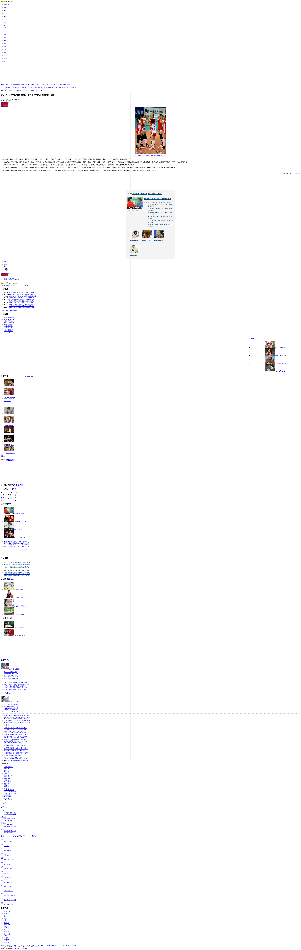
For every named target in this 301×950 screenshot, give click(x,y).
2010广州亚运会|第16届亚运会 (16, 90)
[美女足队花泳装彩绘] (270, 355)
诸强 (31, 84)
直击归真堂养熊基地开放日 (11, 279)
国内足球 (3, 817)
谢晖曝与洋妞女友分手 (9, 388)
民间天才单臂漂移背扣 (10, 546)
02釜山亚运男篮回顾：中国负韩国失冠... (15, 737)
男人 (10, 886)
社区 (66, 84)
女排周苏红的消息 (9, 319)
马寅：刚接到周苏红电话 (11, 675)
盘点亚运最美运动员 (158, 240)
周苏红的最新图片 (9, 317)
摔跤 (52, 87)
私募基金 (6, 783)
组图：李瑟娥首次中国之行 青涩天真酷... (15, 736)
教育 (2, 871)
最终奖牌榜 (162, 202)
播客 (5, 43)
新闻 (5, 7)
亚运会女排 (39, 90)
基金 (10, 850)
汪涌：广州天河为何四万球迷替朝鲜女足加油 (16, 684)
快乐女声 (6, 772)
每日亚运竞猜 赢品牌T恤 (11, 706)
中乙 (14, 818)
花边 (69, 84)
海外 (13, 824)
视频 (5, 40)
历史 (54, 84)
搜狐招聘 (22, 945)
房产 (5, 31)
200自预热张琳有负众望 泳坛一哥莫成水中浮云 (17, 717)
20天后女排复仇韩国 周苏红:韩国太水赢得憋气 (21, 304)
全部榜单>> (19, 485)
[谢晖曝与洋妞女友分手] (9, 385)
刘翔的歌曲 (7, 332)
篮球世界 (3, 810)
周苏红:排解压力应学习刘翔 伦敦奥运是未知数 (21, 292)
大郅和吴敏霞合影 (14, 669)
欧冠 (9, 826)
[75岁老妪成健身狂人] (270, 371)
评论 (51, 84)
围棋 (70, 87)
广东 (13, 895)
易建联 (14, 814)
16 (6, 497)
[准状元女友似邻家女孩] (9, 432)
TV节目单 (6, 937)
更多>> (3, 456)
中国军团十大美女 (14, 702)
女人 (5, 37)
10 (8, 495)
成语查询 (6, 918)
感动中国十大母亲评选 (10, 791)
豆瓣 (5, 266)
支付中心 (16, 945)
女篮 (12, 87)
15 (3, 497)
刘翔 (11, 832)
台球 (67, 87)
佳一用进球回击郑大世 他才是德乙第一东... (16, 758)
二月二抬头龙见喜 (9, 278)
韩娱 (5, 855)
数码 (5, 886)
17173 (28, 836)
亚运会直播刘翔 (8, 324)
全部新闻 (74, 945)
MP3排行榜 (7, 924)
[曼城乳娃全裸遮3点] (10, 398)
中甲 (12, 818)
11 (11, 495)
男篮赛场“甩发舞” (146, 240)
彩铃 (12, 900)
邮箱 (8, 895)
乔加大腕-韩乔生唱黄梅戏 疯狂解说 (135, 210)
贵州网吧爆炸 (7, 795)
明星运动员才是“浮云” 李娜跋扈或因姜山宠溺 (16, 715)
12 (13, 495)
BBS (5, 55)
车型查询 (6, 935)
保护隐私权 (47, 945)
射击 (45, 87)
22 (3, 498)
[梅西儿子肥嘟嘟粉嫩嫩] (9, 413)
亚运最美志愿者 (18, 589)
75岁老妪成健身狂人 (280, 371)
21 (1, 498)
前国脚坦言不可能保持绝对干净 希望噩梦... (17, 760)
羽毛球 (35, 87)
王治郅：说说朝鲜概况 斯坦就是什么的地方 (16, 687)
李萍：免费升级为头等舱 (11, 677)
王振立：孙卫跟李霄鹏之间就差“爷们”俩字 (15, 682)
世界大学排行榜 (8, 799)
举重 (49, 87)
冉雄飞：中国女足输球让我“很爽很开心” (15, 686)
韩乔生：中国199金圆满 (10, 672)
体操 (42, 87)
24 (8, 498)
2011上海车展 (7, 781)
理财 (8, 850)
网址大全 (6, 929)
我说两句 (6, 58)
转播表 (22, 84)
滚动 (7, 84)
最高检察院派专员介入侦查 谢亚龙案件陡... (16, 752)
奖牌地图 (168, 202)
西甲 (10, 824)
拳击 (63, 87)
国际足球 (3, 823)
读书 (5, 882)
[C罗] (9, 451)
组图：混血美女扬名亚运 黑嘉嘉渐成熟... (15, 729)
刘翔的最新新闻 (8, 331)
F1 (4, 832)
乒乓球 (30, 87)
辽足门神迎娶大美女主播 (9, 397)
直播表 (14, 812)
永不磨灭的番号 (8, 767)
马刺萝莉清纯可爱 (8, 444)
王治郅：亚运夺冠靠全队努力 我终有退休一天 (16, 543)
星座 (10, 868)
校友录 (11, 891)
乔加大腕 (41, 84)
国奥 (8, 820)
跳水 (26, 87)
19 (13, 497)
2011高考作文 (7, 796)
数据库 (9, 818)
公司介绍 (61, 945)
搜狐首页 (6, 4)
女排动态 (45, 90)
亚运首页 (136, 194)
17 (8, 497)
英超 (5, 824)
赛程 (150, 194)
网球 (38, 87)
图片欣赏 (6, 928)
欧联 (12, 826)
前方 (34, 84)
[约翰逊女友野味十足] (9, 422)
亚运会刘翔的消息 (9, 322)
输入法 (6, 904)
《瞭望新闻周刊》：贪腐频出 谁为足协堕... (16, 754)
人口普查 (6, 788)
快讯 (9, 84)
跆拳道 (59, 87)
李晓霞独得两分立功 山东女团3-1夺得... (15, 750)
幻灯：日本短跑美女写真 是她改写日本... (15, 728)
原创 (8, 882)
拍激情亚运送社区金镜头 (11, 709)
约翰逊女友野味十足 (8, 425)
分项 (29, 84)
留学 (8, 873)
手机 (8, 886)
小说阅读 (6, 942)
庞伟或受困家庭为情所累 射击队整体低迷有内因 (17, 722)
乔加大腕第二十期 (19, 513)
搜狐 (2, 836)
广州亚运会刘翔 (8, 326)
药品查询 (6, 916)
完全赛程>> (13, 489)
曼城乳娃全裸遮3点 (8, 401)
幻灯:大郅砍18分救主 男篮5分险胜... (14, 731)
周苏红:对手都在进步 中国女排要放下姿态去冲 (21, 302)
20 (16, 497)
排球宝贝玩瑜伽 (133, 255)
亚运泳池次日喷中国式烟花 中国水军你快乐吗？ (17, 719)
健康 (8, 877)
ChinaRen (10, 836)
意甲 (8, 824)
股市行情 (6, 923)
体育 (5, 10)
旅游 (2, 876)
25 (11, 498)
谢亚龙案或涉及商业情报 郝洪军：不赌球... (16, 749)
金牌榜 (13, 84)
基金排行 (6, 913)
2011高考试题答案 (9, 790)
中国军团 (143, 194)
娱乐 (5, 16)
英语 (10, 873)
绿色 (10, 882)
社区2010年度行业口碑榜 (11, 793)
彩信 (14, 900)
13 (16, 495)
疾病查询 (6, 926)
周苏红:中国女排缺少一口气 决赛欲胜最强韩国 (21, 294)
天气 (5, 877)
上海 (10, 895)
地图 (9, 904)
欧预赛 (6, 826)
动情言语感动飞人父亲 (20, 521)
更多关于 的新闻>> (9, 310)
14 (1, 497)
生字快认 (6, 940)
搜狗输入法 (7, 911)
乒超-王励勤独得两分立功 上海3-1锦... (14, 755)
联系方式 (40, 945)
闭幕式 (159, 194)
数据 (14, 826)
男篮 (9, 87)
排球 (9, 831)
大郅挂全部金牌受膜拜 (20, 537)
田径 (19, 87)
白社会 (6, 270)
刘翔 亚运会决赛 (8, 329)
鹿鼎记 (6, 900)
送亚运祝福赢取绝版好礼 (11, 708)
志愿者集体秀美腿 (19, 614)
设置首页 (3, 945)
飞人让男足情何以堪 (19, 635)
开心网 (6, 264)
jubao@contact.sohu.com (20, 948)
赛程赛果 (17, 84)
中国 (26, 84)
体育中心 (4, 807)
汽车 (5, 28)
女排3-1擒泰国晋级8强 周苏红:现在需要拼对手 (21, 299)
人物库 (57, 84)
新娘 (8, 868)
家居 (5, 34)
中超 (5, 818)
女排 (16, 87)
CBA (5, 814)
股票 (5, 850)
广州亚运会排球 (30, 90)
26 (13, 498)
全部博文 (80, 945)
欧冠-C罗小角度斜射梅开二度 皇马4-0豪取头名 (17, 544)
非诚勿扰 (6, 786)
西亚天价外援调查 (19, 628)
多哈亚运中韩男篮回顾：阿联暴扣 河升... (16, 742)
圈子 (5, 895)
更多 (5, 261)
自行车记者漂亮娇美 (20, 606)
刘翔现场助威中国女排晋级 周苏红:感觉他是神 (21, 297)
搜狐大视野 (7, 776)
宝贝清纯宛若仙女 (134, 240)
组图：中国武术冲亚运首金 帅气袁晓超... (15, 741)
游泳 (22, 87)
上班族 (6, 773)
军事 (5, 841)
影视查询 (6, 915)
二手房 (11, 859)
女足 (6, 87)
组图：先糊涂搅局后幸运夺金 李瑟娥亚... (15, 734)
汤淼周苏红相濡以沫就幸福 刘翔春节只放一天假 (22, 307)
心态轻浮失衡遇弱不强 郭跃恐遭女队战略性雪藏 (17, 720)
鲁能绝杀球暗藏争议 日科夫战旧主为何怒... (16, 747)
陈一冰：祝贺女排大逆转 (11, 673)
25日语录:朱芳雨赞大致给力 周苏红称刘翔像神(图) (22, 296)
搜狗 (5, 61)
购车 (5, 859)
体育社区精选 (250, 338)
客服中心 (34, 945)
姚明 (11, 814)
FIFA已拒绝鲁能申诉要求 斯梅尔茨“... (14, 757)
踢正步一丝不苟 (18, 529)
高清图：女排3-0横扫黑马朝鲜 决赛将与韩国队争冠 (150, 155)
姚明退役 (6, 780)
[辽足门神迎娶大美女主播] (9, 394)
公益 (8, 841)
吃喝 (10, 877)
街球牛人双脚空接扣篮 (23, 546)
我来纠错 (297, 173)
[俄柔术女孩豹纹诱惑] (270, 347)
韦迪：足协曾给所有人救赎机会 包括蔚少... (16, 745)
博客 (5, 52)
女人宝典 (6, 939)
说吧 (12, 904)
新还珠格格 (7, 778)
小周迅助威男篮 (18, 597)
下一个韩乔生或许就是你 (11, 711)
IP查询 (5, 920)
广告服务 (28, 945)
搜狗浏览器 (7, 934)
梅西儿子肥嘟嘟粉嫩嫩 (9, 416)
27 (16, 498)
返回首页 (3, 84)
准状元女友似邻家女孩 (9, 435)
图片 (45, 84)
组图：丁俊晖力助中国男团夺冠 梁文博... (15, 733)
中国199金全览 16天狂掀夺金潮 (152, 202)
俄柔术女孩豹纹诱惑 (280, 347)
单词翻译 (6, 931)
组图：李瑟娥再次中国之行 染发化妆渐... (15, 739)
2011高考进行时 (8, 775)
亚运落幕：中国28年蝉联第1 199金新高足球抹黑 (157, 199)
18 (11, 497)
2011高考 (6, 798)
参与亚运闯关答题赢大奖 (11, 704)
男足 (2, 87)
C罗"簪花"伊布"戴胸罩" (9, 453)
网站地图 (67, 945)
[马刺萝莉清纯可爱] (9, 441)
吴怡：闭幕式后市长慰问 (11, 678)
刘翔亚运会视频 (8, 327)
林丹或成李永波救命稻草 (159, 224)
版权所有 (35, 946)
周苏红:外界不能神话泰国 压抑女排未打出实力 (21, 301)
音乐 (8, 855)
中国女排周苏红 (8, 321)
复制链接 (3, 104)
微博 (5, 46)
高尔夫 (74, 87)
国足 (5, 820)
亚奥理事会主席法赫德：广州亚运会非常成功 (16, 541)
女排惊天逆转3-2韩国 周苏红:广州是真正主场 (21, 306)
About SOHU (54, 945)
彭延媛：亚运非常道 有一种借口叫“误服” (15, 689)
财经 (5, 22)
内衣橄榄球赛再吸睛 (280, 363)
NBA (5, 812)
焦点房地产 (19, 836)
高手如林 (6, 785)
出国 (5, 873)
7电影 (5, 770)
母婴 (5, 868)
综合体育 (3, 829)
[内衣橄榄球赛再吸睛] (270, 363)
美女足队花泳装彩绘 (280, 355)
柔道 (55, 87)
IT (4, 25)
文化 (2, 880)
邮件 (5, 49)
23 (6, 498)
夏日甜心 (6, 768)
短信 (9, 900)
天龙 (2, 898)
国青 (10, 820)
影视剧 (9, 864)
